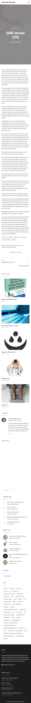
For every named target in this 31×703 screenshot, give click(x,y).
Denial (15, 599)
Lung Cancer (19, 612)
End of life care (7, 604)
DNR (12, 245)
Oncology (8, 247)
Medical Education (20, 614)
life (13, 612)
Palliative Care (7, 620)
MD (24, 612)
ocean (13, 617)
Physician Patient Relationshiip (10, 628)
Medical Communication (9, 614)
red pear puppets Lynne (14, 418)
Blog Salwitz (6, 245)
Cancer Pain (6, 596)
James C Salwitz (7, 612)
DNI (10, 245)
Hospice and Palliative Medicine (11, 609)
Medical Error (7, 617)
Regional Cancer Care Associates (15, 630)
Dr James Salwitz (7, 601)
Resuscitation (13, 247)
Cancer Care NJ (19, 593)
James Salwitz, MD (16, 42)
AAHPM (5, 588)
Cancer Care (6, 591)
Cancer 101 (19, 588)
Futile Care (6, 607)
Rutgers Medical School (9, 636)
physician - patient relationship (10, 622)
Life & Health (15, 26)
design (19, 599)
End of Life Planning (16, 604)
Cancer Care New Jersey (9, 593)
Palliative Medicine (16, 620)
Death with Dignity (8, 599)
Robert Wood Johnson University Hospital (13, 633)
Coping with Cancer (19, 596)
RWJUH (5, 638)
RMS (26, 630)
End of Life (16, 245)
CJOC (12, 596)
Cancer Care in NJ (15, 591)
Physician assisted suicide (9, 625)
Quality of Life (22, 628)
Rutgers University (20, 636)
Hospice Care (23, 609)
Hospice (12, 607)
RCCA (5, 630)
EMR (14, 601)
